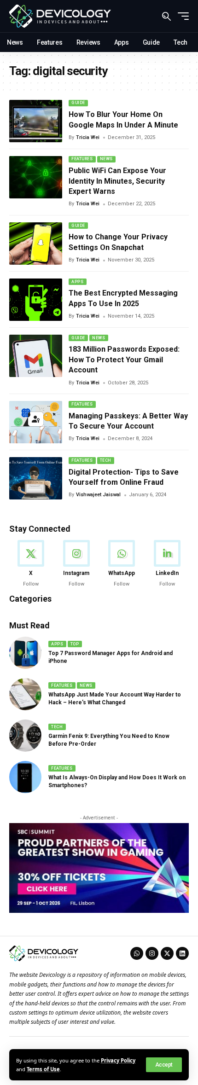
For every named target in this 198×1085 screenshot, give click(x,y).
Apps (77, 281)
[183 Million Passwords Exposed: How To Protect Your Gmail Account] (35, 356)
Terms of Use (43, 1069)
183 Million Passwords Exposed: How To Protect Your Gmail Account (124, 359)
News (106, 159)
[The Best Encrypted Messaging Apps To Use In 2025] (35, 300)
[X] (30, 564)
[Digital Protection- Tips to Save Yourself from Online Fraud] (35, 478)
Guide (78, 102)
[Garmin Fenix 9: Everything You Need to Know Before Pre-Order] (25, 735)
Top (74, 644)
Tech (105, 460)
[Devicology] (60, 16)
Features (82, 159)
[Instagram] (76, 564)
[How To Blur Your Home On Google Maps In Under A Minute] (35, 121)
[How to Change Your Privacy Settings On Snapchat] (35, 243)
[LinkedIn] (167, 564)
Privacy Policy (118, 1060)
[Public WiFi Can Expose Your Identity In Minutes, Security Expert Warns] (35, 177)
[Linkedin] (182, 953)
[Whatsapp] (136, 953)
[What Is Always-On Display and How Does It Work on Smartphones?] (25, 777)
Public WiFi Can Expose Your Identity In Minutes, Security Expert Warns (117, 181)
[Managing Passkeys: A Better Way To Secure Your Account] (35, 422)
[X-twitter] (167, 953)
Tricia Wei (87, 137)
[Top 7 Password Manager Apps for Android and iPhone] (25, 653)
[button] (164, 1064)
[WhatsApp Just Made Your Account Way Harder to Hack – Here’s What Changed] (25, 694)
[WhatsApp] (122, 564)
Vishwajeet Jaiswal (98, 495)
